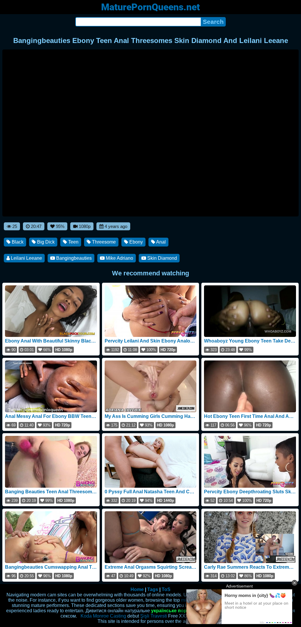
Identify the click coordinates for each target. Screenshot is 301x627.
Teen (72, 241)
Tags (152, 589)
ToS (166, 589)
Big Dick (45, 241)
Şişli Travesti (153, 615)
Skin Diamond (161, 258)
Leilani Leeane (26, 258)
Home (137, 589)
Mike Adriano (119, 258)
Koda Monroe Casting (103, 615)
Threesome (103, 241)
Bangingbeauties (73, 258)
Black (17, 241)
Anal (160, 241)
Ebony (135, 241)
